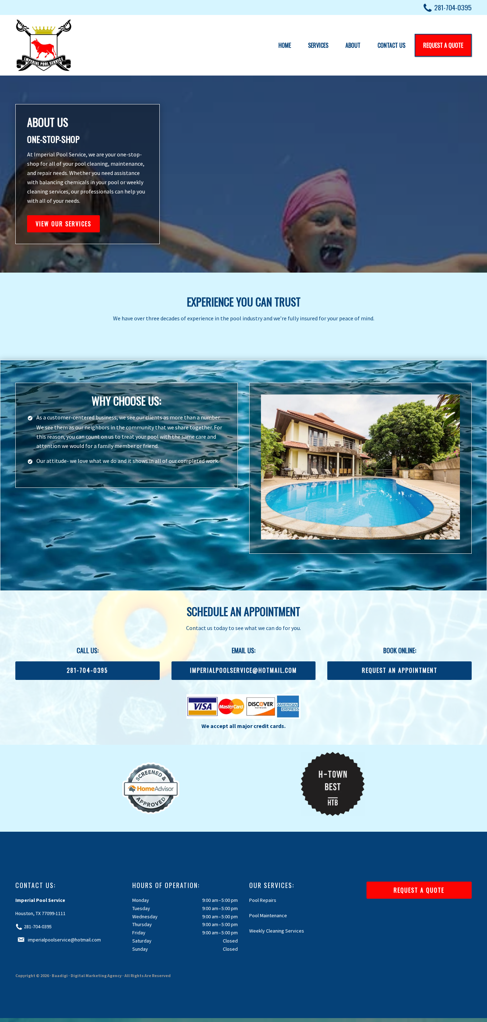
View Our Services (63, 224)
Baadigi (60, 975)
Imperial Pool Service (43, 45)
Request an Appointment (399, 670)
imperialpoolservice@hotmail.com (243, 670)
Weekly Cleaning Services (276, 931)
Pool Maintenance (268, 915)
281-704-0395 (453, 7)
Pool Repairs (262, 900)
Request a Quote (419, 890)
